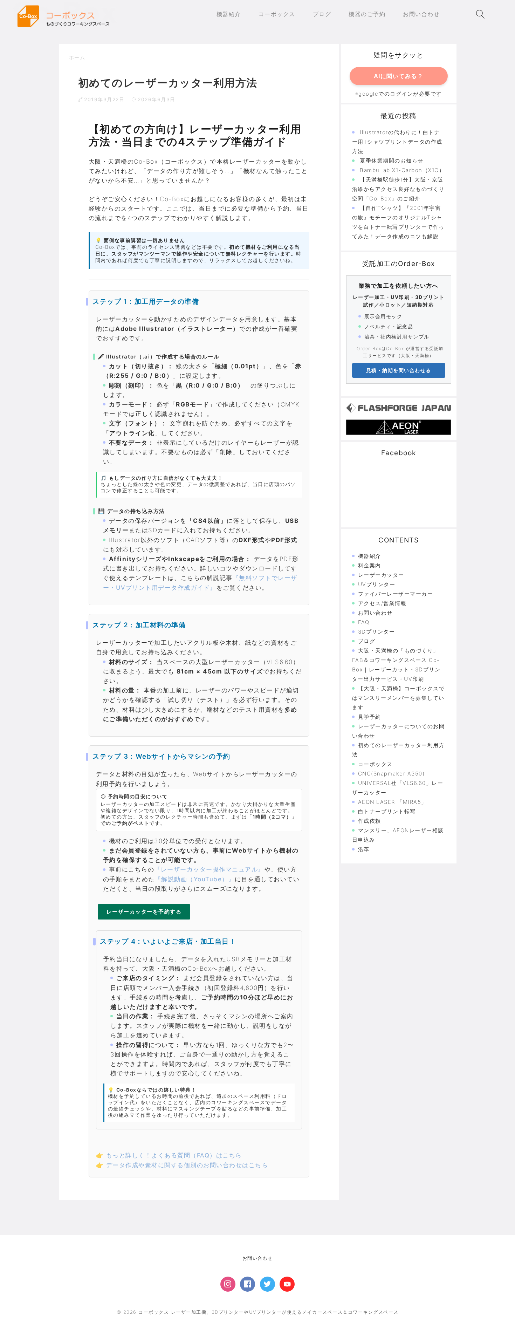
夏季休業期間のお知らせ (392, 160)
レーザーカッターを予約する (144, 911)
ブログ (367, 641)
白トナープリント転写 (387, 811)
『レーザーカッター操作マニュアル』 (209, 869)
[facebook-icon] (247, 1284)
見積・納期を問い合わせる (398, 370)
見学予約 (369, 716)
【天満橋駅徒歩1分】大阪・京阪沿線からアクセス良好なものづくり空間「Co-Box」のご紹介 (398, 189)
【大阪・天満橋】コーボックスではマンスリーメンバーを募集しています (398, 698)
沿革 (364, 849)
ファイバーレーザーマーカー (395, 593)
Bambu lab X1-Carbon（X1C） (402, 170)
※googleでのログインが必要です (398, 93)
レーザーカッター (381, 575)
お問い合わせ (375, 612)
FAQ (364, 622)
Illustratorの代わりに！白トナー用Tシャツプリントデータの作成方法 (397, 142)
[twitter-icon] (267, 1284)
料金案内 (369, 565)
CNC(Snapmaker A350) (391, 773)
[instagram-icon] (227, 1284)
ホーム (77, 57)
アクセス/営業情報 (382, 603)
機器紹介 (369, 556)
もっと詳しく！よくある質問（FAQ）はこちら (174, 1155)
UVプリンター (377, 584)
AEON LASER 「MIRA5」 (392, 802)
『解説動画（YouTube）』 (195, 879)
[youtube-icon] (287, 1284)
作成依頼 (369, 821)
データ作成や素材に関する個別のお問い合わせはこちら (187, 1165)
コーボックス (375, 764)
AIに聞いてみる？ (399, 76)
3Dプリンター (376, 631)
